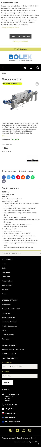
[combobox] (6, 366)
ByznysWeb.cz (34, 442)
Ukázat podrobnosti (20, 41)
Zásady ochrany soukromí (26, 438)
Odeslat (6, 383)
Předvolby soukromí (9, 438)
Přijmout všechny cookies (20, 36)
